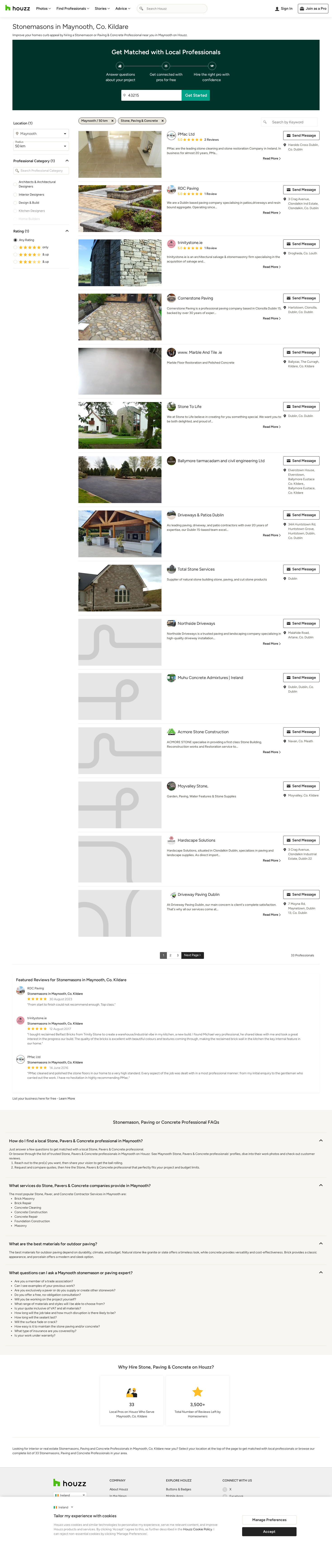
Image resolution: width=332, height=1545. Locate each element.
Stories (100, 8)
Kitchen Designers (32, 211)
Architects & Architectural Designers (37, 184)
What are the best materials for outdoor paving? (53, 1243)
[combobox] (172, 8)
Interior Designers (31, 195)
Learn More (67, 1098)
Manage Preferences (269, 1520)
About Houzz (119, 1489)
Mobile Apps (174, 1496)
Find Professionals (71, 8)
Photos (41, 8)
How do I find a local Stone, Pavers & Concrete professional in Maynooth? (76, 1140)
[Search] (141, 8)
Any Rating (26, 240)
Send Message (304, 135)
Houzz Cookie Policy (197, 1529)
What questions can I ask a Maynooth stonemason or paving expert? (71, 1272)
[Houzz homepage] (18, 8)
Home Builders (29, 219)
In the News (118, 1496)
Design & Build (29, 203)
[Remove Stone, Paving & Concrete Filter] (163, 121)
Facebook (236, 1496)
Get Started (196, 95)
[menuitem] (43, 8)
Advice (121, 8)
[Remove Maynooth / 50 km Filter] (112, 121)
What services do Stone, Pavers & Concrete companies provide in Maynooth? (80, 1185)
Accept (269, 1531)
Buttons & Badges (178, 1489)
